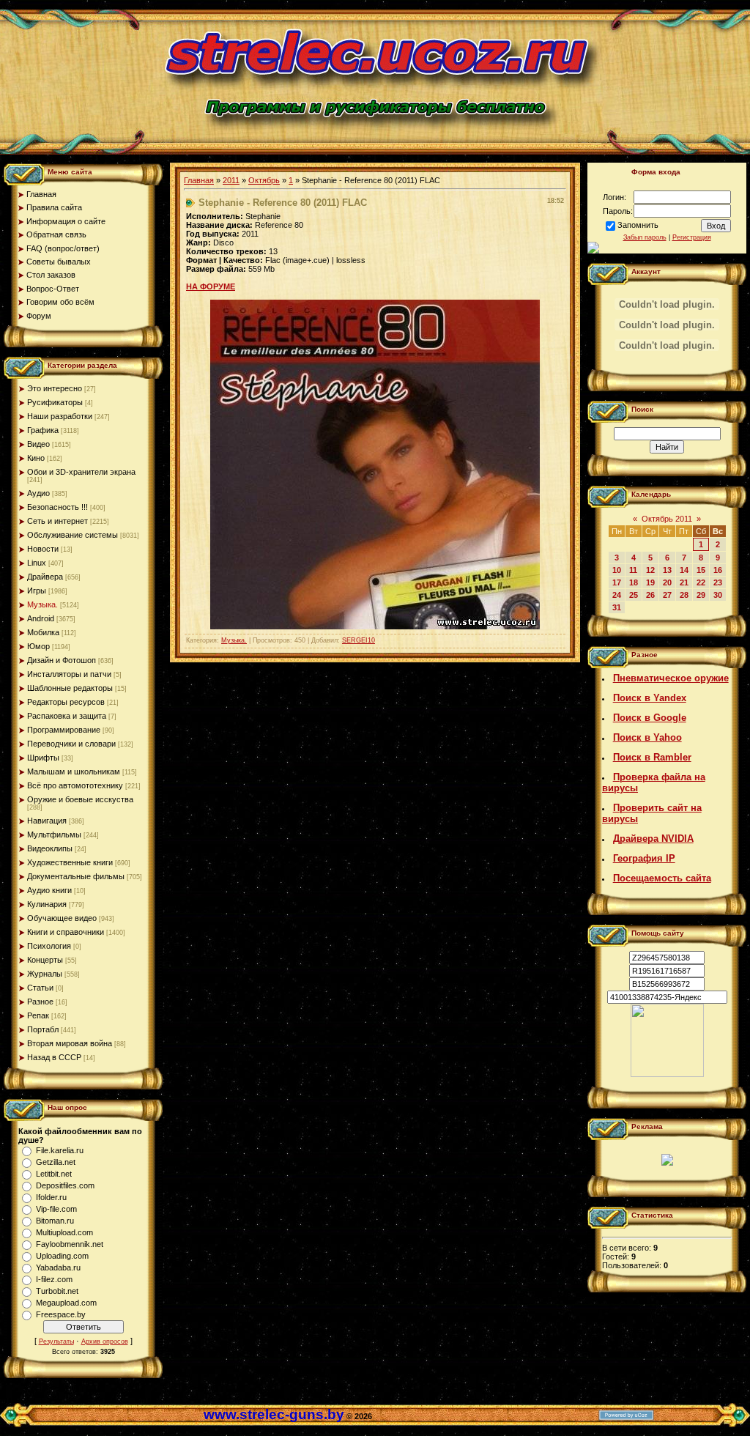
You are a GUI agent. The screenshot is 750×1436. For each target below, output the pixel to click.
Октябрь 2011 (667, 518)
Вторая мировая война (69, 1043)
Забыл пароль (645, 237)
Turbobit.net (57, 1291)
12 (650, 570)
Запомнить (637, 225)
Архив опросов (104, 1341)
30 (717, 595)
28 (684, 595)
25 (633, 595)
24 (616, 595)
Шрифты (43, 757)
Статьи (40, 987)
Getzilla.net (55, 1162)
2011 (231, 180)
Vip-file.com (56, 1208)
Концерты (45, 959)
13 (667, 570)
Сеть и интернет (57, 521)
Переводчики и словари (71, 743)
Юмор (38, 646)
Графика (43, 430)
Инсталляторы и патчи (69, 674)
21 (684, 582)
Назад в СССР (54, 1057)
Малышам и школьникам (73, 771)
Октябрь (264, 180)
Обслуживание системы (72, 534)
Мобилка (43, 632)
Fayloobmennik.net (69, 1244)
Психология (49, 945)
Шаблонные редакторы (70, 688)
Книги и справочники (65, 932)
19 (650, 582)
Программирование (63, 729)
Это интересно (54, 388)
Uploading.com (62, 1255)
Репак (38, 1015)
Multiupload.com (64, 1232)
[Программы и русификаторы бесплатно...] (667, 1074)
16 (717, 570)
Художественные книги (70, 862)
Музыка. (42, 604)
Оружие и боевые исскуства (80, 799)
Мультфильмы (54, 834)
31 (616, 607)
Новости (43, 548)
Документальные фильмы (76, 876)
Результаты (56, 1341)
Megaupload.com (66, 1302)
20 (667, 582)
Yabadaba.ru (58, 1267)
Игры (36, 590)
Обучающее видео (62, 918)
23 (717, 582)
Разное (40, 1001)
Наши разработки (59, 416)
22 (701, 582)
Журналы (44, 973)
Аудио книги (49, 890)
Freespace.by (61, 1314)
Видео (38, 444)
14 (684, 570)
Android (40, 618)
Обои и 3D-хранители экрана (81, 471)
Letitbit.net (54, 1173)
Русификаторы (55, 402)
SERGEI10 (358, 640)
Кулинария (47, 904)
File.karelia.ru (59, 1150)
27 (667, 595)
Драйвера (45, 576)
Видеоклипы (50, 848)
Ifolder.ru (51, 1197)
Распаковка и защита (66, 715)
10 (616, 570)
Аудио (38, 493)
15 (701, 570)
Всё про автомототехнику (75, 785)
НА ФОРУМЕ (210, 286)
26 (650, 595)
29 (701, 595)
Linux (36, 562)
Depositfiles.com (65, 1185)
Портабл (43, 1029)
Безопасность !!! (57, 507)
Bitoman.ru (55, 1220)
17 (616, 582)
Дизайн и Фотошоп (61, 660)
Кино (36, 458)
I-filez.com (54, 1279)
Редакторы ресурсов (66, 701)
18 (633, 582)
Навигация (47, 820)
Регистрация (691, 237)
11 (633, 570)
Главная (199, 180)
